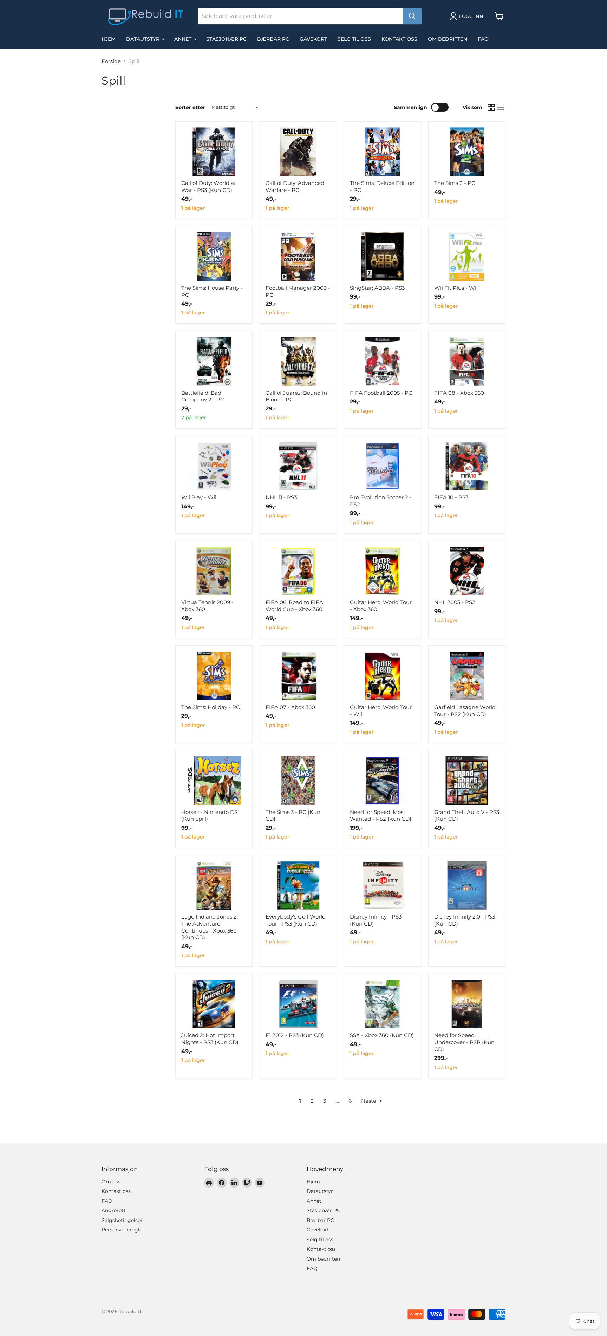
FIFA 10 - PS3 (451, 497)
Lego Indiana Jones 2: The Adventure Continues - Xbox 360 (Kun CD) (209, 927)
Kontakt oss (399, 39)
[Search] (412, 16)
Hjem (109, 39)
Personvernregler (123, 1230)
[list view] (501, 107)
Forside (111, 61)
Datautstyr (143, 39)
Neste (369, 1100)
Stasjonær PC (226, 39)
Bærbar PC (273, 39)
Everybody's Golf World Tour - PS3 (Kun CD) (296, 920)
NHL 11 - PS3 (281, 497)
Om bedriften (447, 39)
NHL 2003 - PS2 (454, 602)
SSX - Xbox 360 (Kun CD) (382, 1035)
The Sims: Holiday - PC (210, 707)
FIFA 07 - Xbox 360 (290, 707)
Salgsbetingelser (122, 1220)
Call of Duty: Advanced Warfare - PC (295, 186)
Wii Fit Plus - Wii (456, 288)
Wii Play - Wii (198, 497)
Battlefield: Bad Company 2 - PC (202, 396)
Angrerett (114, 1210)
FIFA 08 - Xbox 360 (459, 392)
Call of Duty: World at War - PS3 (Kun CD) (208, 186)
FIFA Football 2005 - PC (381, 392)
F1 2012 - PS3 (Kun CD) (295, 1035)
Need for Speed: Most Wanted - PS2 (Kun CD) (380, 815)
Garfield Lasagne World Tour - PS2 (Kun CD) (465, 710)
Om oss (111, 1181)
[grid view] (491, 107)
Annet (183, 39)
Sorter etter (190, 107)
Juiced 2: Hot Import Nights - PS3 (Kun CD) (210, 1039)
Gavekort (313, 39)
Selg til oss (354, 39)
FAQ (483, 39)
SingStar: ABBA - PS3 (377, 288)
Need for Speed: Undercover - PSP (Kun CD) (464, 1042)
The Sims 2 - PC (454, 183)
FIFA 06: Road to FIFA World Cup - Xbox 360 (294, 606)
